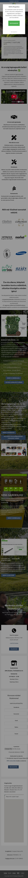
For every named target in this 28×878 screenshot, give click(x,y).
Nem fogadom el (14, 31)
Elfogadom (14, 23)
